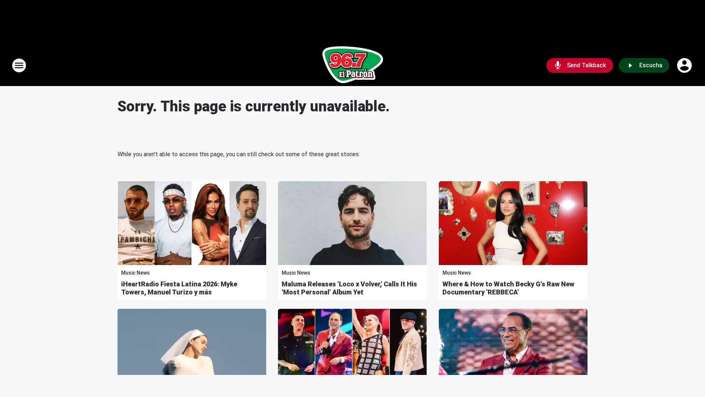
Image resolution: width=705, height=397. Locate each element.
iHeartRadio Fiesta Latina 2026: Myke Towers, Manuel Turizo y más (179, 288)
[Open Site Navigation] (19, 65)
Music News (135, 273)
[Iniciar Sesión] (685, 65)
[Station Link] (352, 65)
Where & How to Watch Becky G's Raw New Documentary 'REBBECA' (508, 288)
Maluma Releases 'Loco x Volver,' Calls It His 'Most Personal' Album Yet (349, 288)
